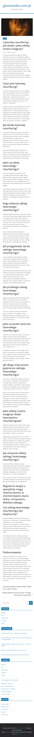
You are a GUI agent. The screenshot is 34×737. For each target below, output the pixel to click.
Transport (3, 620)
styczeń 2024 (4, 714)
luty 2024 (3, 712)
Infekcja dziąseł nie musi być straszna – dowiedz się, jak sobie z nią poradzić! (16, 594)
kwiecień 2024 (5, 707)
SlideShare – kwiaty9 (6, 683)
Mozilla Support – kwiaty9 (8, 689)
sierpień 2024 (4, 704)
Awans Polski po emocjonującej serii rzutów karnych (15, 654)
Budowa (3, 613)
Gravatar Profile (5, 694)
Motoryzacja (4, 618)
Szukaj (31, 603)
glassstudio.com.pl (17, 5)
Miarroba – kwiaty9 (6, 691)
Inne (2, 615)
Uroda (4, 38)
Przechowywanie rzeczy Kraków (9, 680)
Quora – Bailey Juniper (7, 686)
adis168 (6, 52)
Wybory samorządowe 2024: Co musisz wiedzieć (14, 650)
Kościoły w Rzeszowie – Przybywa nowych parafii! (14, 633)
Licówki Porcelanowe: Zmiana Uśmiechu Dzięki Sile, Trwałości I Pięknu (17, 588)
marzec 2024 (4, 709)
